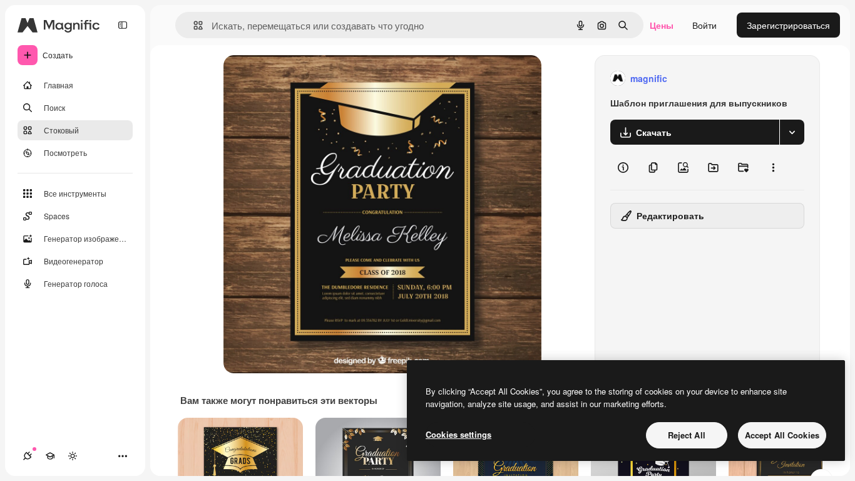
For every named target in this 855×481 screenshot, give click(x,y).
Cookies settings (458, 434)
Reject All (686, 435)
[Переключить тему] (73, 456)
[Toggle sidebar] (123, 25)
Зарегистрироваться (788, 25)
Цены (661, 25)
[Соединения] (28, 456)
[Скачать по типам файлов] (791, 132)
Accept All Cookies (782, 435)
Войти (704, 25)
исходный (307, 78)
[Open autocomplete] (193, 25)
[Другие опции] (773, 167)
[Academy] (50, 456)
